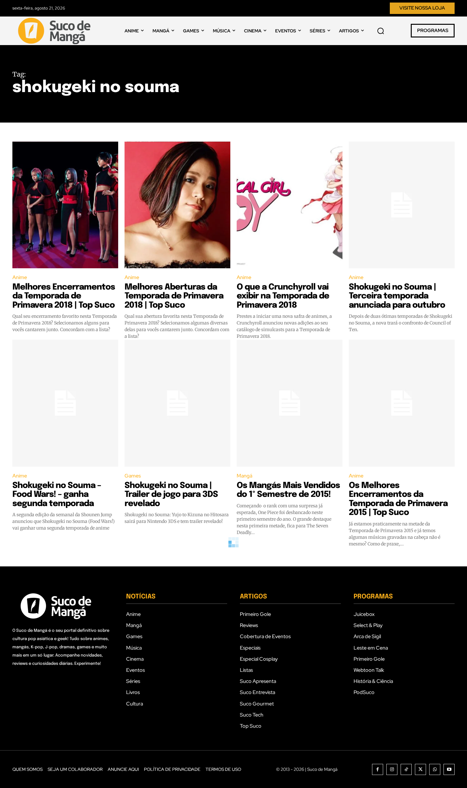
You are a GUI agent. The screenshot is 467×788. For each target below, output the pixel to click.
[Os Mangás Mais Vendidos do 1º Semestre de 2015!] (289, 403)
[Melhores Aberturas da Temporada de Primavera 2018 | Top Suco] (177, 205)
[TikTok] (406, 769)
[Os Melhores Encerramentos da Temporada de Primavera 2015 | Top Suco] (402, 403)
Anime (19, 277)
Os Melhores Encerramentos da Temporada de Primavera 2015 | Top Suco (398, 499)
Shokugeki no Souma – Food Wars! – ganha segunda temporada (56, 494)
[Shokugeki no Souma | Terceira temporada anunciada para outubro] (402, 205)
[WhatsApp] (434, 769)
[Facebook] (377, 769)
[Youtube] (449, 769)
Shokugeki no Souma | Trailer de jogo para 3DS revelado (171, 494)
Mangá (244, 475)
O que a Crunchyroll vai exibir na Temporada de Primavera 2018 (283, 296)
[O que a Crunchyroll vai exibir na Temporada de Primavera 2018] (289, 205)
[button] (380, 31)
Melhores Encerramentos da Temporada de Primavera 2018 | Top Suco (63, 296)
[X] (420, 769)
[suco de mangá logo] (55, 31)
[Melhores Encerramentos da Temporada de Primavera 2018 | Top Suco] (65, 205)
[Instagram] (391, 769)
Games (133, 475)
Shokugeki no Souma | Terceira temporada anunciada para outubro (397, 296)
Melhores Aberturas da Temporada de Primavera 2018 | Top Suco (174, 296)
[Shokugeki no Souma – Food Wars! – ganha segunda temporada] (65, 403)
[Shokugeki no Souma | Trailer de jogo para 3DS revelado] (177, 403)
